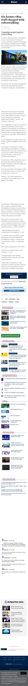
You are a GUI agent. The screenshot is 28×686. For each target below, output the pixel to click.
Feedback (5, 659)
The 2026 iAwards (15, 416)
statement (13, 219)
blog (6, 299)
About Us (10, 657)
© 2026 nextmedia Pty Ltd (17, 664)
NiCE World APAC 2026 (16, 409)
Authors (23, 657)
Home (2, 13)
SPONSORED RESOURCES (10, 374)
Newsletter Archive (17, 659)
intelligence (11, 301)
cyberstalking (12, 299)
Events (5, 400)
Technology (14, 13)
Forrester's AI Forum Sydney (18, 404)
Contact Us (5, 657)
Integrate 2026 (14, 425)
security (17, 301)
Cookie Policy (20, 682)
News (7, 13)
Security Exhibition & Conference (16, 421)
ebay (18, 299)
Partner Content (8, 340)
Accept (23, 673)
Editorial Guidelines (17, 657)
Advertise (10, 659)
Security (21, 13)
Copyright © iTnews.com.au (6, 294)
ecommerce (4, 301)
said (11, 69)
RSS (14, 661)
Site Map (23, 659)
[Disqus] (14, 517)
